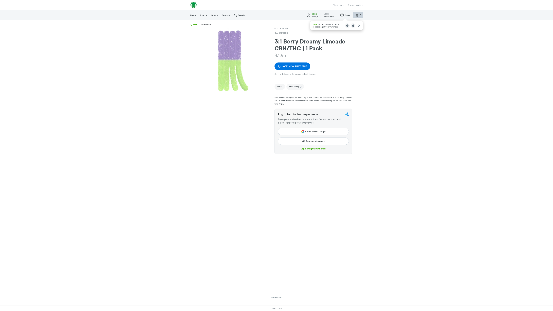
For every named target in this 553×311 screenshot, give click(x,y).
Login (347, 15)
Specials (226, 15)
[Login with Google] (347, 25)
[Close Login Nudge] (359, 25)
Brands (214, 15)
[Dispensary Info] (308, 15)
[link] (279, 87)
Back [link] (195, 24)
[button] (336, 25)
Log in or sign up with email (313, 149)
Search (241, 15)
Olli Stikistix (281, 33)
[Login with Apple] (353, 25)
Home (193, 15)
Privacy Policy (276, 308)
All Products (205, 24)
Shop (202, 15)
